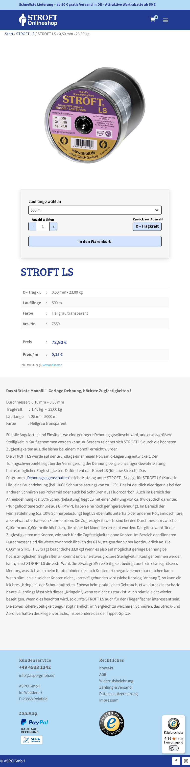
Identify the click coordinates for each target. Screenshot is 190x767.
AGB (102, 674)
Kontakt (106, 668)
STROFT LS (25, 33)
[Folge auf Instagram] (186, 761)
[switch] (174, 748)
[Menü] (182, 718)
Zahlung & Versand (115, 687)
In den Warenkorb (95, 241)
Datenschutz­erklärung (118, 693)
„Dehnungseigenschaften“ (48, 477)
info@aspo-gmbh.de (36, 675)
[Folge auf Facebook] (176, 761)
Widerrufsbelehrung (116, 680)
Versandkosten (52, 365)
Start (9, 33)
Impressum (109, 700)
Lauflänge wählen (44, 201)
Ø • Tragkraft (147, 226)
